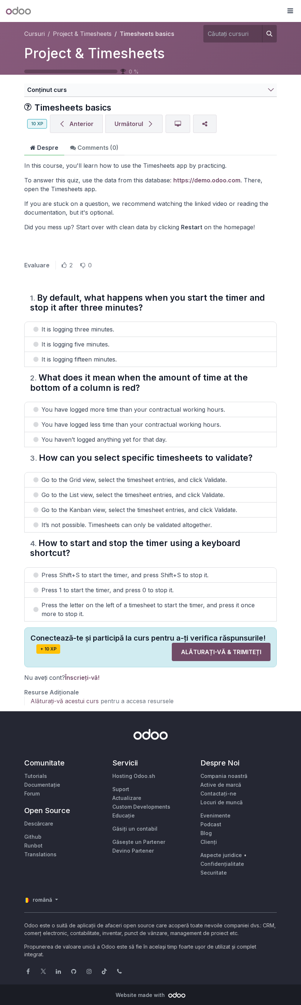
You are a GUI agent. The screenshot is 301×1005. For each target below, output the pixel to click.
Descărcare (38, 823)
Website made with (141, 995)
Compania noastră (223, 776)
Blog (206, 833)
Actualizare (126, 798)
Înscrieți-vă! (82, 677)
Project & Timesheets (94, 53)
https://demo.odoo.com (206, 180)
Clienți (208, 842)
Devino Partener (133, 851)
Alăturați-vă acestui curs (64, 701)
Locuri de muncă (221, 802)
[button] (290, 11)
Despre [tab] (47, 147)
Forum (32, 793)
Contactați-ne (218, 793)
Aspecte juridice (221, 855)
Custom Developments (141, 807)
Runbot (33, 845)
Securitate (213, 872)
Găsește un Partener (138, 842)
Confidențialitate (222, 864)
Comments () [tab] (97, 147)
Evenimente (215, 815)
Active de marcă (220, 785)
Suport (120, 789)
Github (32, 837)
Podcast (210, 824)
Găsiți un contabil (134, 829)
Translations (40, 854)
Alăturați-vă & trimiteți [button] (221, 652)
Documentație (42, 785)
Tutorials (35, 776)
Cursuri (34, 33)
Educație (123, 815)
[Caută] (269, 33)
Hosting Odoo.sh (133, 776)
